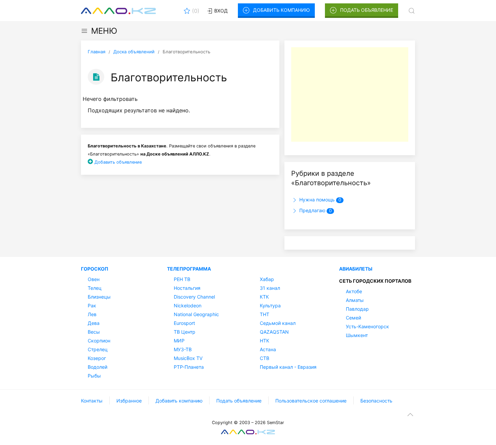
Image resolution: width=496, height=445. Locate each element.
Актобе (354, 291)
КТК (264, 297)
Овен (94, 279)
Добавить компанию (281, 10)
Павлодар (357, 309)
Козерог (97, 358)
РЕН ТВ (182, 279)
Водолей (97, 367)
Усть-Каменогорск (367, 326)
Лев (92, 314)
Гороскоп (94, 269)
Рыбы (94, 376)
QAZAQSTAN (274, 332)
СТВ (264, 358)
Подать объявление (366, 10)
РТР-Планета (189, 367)
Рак (92, 305)
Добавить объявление (118, 162)
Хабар (267, 279)
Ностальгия (187, 288)
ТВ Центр (184, 332)
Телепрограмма (189, 269)
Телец (95, 288)
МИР (179, 340)
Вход (220, 10)
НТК (264, 340)
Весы (94, 332)
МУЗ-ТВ (183, 349)
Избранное (129, 401)
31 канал (270, 288)
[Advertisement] (349, 94)
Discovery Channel (194, 297)
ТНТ (264, 314)
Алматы (355, 300)
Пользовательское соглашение (311, 401)
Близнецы (99, 297)
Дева (94, 323)
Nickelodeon (187, 305)
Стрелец (98, 349)
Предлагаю (315, 210)
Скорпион (99, 340)
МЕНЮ (104, 31)
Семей (353, 318)
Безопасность (376, 401)
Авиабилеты (356, 269)
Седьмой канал (278, 323)
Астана (268, 349)
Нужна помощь (319, 199)
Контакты (92, 401)
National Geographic (196, 314)
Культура (270, 305)
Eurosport (184, 323)
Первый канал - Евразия (288, 367)
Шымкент (357, 335)
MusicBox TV (188, 358)
